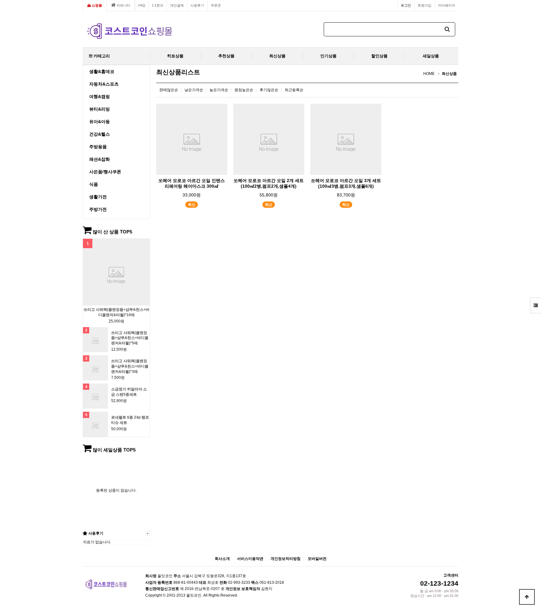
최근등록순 (294, 90)
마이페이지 (446, 5)
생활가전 (98, 196)
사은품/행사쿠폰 (105, 171)
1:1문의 (157, 5)
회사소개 (222, 558)
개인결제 (177, 5)
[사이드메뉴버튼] (535, 305)
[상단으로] (527, 597)
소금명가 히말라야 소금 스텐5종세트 (129, 392)
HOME (429, 73)
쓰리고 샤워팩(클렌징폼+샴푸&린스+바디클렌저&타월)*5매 (129, 338)
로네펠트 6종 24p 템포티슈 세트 (130, 420)
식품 (93, 184)
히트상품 (175, 56)
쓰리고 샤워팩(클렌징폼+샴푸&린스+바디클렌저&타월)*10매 (116, 312)
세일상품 (431, 56)
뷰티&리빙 (99, 109)
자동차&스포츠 (104, 83)
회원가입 (424, 5)
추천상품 (226, 56)
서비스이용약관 (250, 558)
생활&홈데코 (101, 71)
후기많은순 (269, 90)
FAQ (141, 5)
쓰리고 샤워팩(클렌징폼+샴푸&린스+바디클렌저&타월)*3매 (129, 366)
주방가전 (98, 209)
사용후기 (197, 5)
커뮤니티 (123, 5)
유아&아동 (99, 121)
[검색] (447, 29)
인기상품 (328, 56)
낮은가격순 (193, 90)
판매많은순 (168, 90)
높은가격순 (218, 90)
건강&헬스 (99, 134)
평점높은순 (243, 90)
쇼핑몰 (96, 5)
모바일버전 (317, 558)
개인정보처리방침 (285, 558)
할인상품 (379, 56)
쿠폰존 (216, 5)
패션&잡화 (99, 159)
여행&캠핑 (99, 96)
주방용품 (98, 146)
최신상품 (277, 56)
